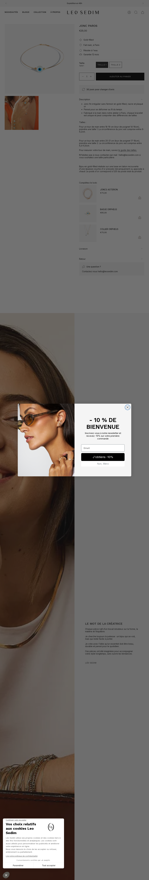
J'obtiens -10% (103, 457)
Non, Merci (103, 463)
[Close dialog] (127, 407)
